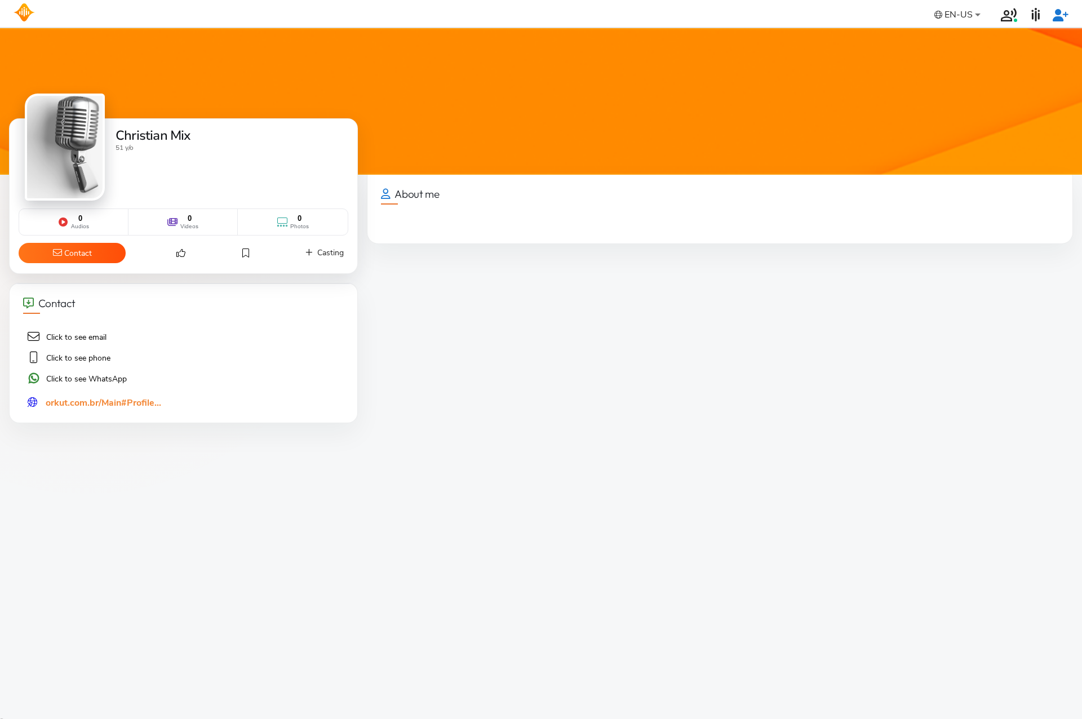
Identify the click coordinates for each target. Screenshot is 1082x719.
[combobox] (956, 15)
